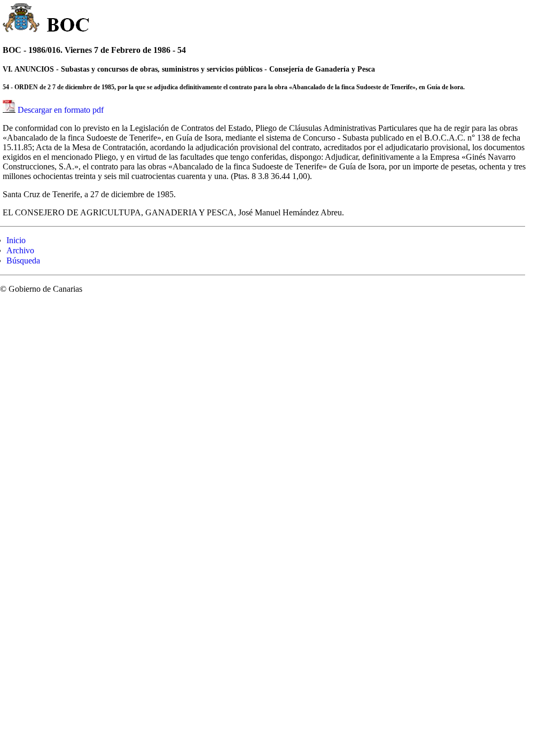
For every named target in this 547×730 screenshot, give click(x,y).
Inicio (16, 240)
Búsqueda (23, 260)
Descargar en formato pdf (61, 109)
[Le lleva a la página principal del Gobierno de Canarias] (21, 19)
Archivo (20, 250)
